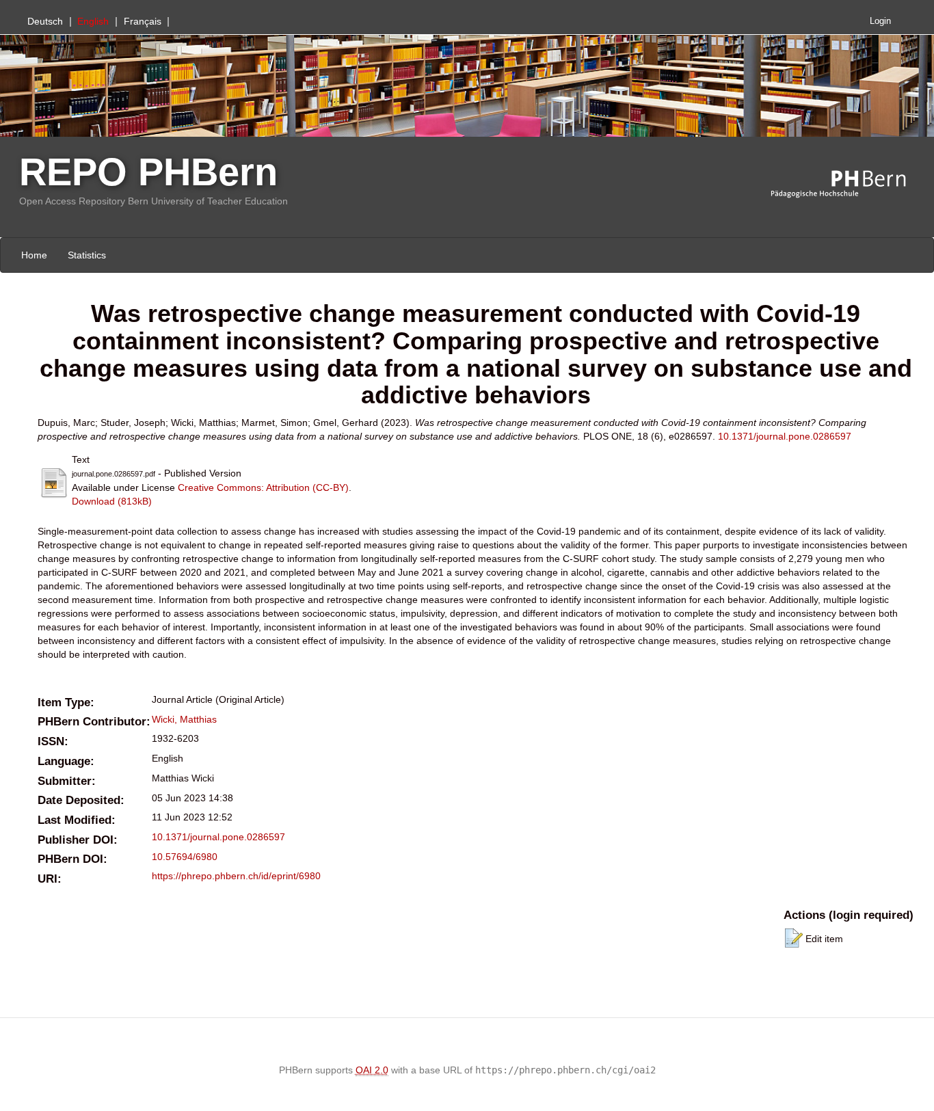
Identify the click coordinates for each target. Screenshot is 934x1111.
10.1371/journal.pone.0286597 (784, 436)
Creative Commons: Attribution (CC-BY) (263, 487)
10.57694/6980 (184, 856)
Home (34, 255)
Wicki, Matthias (184, 719)
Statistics (87, 255)
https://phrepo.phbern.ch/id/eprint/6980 (236, 875)
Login (880, 21)
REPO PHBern (148, 171)
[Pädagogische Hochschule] (848, 184)
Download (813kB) (112, 501)
